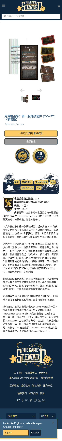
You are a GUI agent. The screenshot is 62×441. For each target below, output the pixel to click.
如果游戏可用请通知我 (31, 133)
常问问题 (33, 393)
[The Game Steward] (31, 6)
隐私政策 (36, 385)
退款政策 (25, 385)
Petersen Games (14, 124)
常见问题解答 (41, 182)
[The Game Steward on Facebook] (22, 400)
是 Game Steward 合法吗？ (24, 377)
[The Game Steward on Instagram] (35, 400)
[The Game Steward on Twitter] (18, 400)
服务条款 (47, 385)
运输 (53, 182)
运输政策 (14, 385)
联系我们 (22, 393)
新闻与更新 (47, 377)
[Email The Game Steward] (43, 400)
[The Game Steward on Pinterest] (31, 400)
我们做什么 (31, 372)
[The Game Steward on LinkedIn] (39, 400)
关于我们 (18, 372)
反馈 (42, 393)
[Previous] (22, 90)
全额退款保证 (27, 188)
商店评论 (43, 372)
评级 (39, 188)
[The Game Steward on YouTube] (26, 400)
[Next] (39, 90)
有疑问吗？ (27, 182)
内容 (9, 182)
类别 (17, 182)
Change (35, 432)
